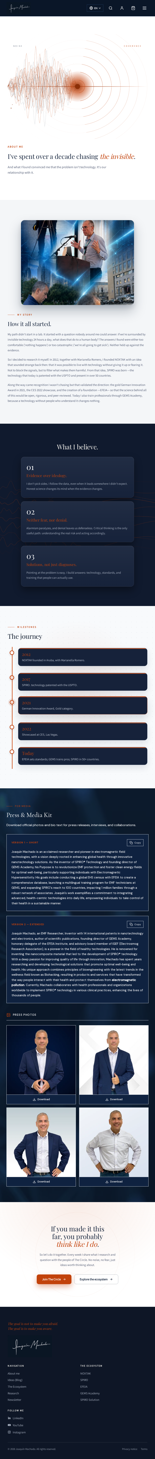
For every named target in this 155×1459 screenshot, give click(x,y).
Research (13, 1393)
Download (44, 1099)
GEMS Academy (90, 1393)
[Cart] (133, 8)
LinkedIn (18, 1418)
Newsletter (14, 1400)
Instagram (19, 1432)
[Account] (122, 8)
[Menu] (144, 8)
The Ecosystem (17, 1386)
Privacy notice (129, 1449)
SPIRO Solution (89, 1400)
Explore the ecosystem (94, 1279)
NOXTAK (85, 1373)
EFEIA (83, 1386)
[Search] (111, 8)
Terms (144, 1449)
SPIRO (84, 1380)
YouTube (18, 1425)
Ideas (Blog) (15, 1380)
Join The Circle (51, 1279)
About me (14, 1373)
